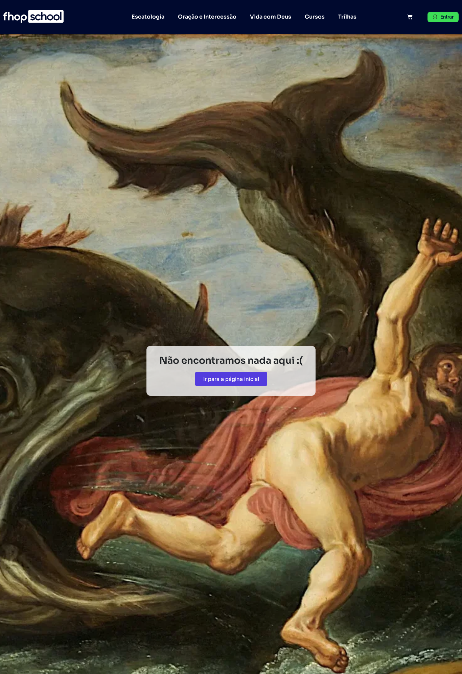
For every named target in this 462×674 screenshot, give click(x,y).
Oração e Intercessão (207, 16)
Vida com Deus (270, 16)
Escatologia (148, 16)
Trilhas (347, 16)
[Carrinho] (410, 17)
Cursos (315, 16)
